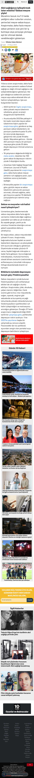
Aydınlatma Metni (28, 724)
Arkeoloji (17, 727)
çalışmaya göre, (15, 315)
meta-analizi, (9, 156)
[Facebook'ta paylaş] (6, 50)
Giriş (30, 2)
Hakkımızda (27, 753)
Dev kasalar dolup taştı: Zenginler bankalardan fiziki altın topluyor (13, 420)
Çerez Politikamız (27, 732)
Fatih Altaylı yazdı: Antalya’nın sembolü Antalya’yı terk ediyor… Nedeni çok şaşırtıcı (16, 395)
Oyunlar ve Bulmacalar (17, 712)
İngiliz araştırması (23, 107)
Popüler (6, 735)
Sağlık (4, 45)
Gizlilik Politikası (27, 744)
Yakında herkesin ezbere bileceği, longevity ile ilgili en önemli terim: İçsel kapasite (17, 491)
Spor (6, 731)
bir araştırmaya (26, 185)
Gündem (6, 723)
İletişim (27, 757)
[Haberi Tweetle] (2, 50)
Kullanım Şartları (28, 728)
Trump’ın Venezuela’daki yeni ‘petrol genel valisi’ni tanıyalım (16, 445)
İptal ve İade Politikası (28, 736)
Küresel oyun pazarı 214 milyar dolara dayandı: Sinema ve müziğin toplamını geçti (17, 536)
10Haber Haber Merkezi (14, 42)
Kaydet (30, 600)
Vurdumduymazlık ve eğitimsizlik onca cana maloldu (15, 371)
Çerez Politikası (7, 775)
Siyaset (6, 725)
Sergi (17, 735)
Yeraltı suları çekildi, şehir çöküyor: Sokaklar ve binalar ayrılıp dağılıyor (14, 467)
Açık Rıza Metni (28, 740)
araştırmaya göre (11, 126)
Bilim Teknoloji (6, 738)
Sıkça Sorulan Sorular (27, 749)
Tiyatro (17, 733)
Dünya (6, 729)
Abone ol (24, 2)
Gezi (6, 741)
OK (30, 764)
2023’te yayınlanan (9, 320)
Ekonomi (6, 727)
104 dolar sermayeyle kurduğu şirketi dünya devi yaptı (17, 513)
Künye (28, 755)
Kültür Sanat (17, 724)
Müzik (17, 729)
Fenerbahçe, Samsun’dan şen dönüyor (17, 580)
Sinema (17, 731)
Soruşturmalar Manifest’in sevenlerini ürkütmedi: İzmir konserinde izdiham (15, 558)
